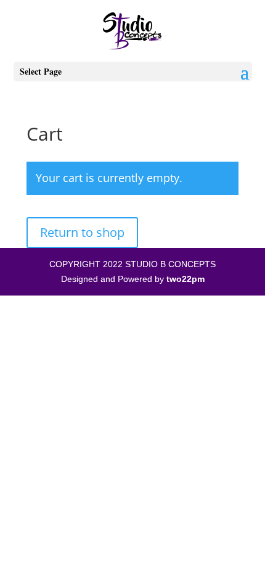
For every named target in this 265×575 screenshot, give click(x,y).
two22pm (185, 279)
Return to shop (82, 232)
